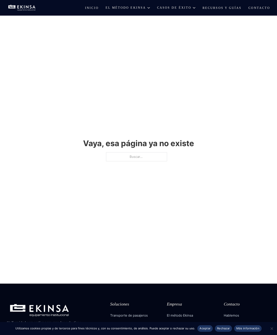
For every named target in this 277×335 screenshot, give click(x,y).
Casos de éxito (174, 7)
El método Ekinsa (126, 7)
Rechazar (223, 328)
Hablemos (231, 315)
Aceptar (205, 328)
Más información (247, 328)
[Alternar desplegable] (148, 7)
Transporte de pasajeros (129, 315)
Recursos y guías (222, 8)
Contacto (259, 8)
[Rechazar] (271, 328)
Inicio (91, 8)
